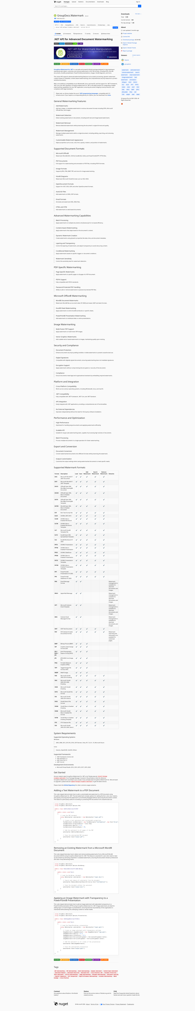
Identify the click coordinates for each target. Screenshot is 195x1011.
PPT (132, 85)
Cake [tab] (108, 25)
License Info (126, 36)
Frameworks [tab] (67, 33)
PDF (138, 87)
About (88, 1004)
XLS (123, 85)
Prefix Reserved (60, 18)
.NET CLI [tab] (57, 25)
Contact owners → (136, 55)
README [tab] (58, 33)
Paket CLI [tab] (82, 25)
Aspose (127, 60)
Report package (127, 51)
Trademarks (130, 1004)
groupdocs (128, 64)
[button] (115, 28)
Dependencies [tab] (78, 33)
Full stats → (138, 14)
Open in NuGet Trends (129, 48)
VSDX (123, 87)
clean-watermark (135, 75)
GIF (135, 92)
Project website (127, 33)
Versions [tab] (96, 33)
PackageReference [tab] (69, 25)
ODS (128, 87)
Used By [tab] (88, 33)
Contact (57, 991)
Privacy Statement (121, 1004)
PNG (131, 92)
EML (123, 89)
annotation (133, 80)
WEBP (128, 94)
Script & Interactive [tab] (91, 25)
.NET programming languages (89, 93)
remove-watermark (127, 72)
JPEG (137, 89)
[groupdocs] (122, 64)
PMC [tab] (62, 25)
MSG (128, 89)
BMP (132, 89)
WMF (138, 94)
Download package (128, 40)
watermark (125, 70)
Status (86, 991)
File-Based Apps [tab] (101, 25)
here (109, 95)
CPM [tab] (77, 25)
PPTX (136, 85)
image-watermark (127, 77)
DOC (130, 82)
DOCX (135, 82)
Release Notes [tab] (106, 33)
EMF (133, 94)
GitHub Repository (69, 785)
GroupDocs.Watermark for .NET (63, 69)
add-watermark (135, 70)
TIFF (123, 94)
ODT (133, 87)
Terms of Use (94, 1004)
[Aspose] (122, 60)
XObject (124, 82)
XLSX (127, 85)
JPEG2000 (124, 92)
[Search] (139, 6)
